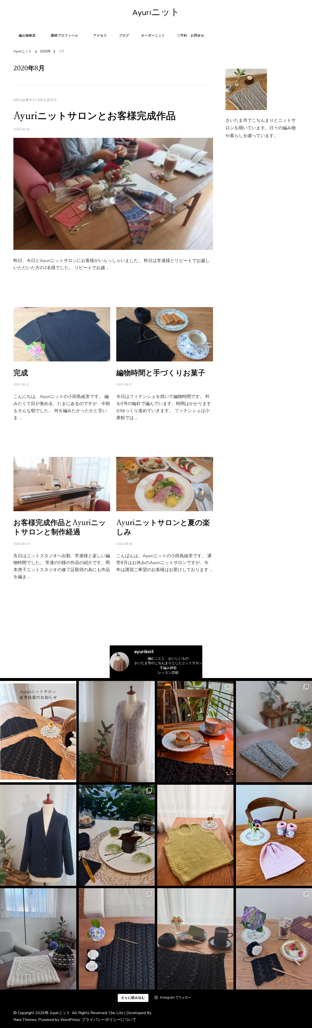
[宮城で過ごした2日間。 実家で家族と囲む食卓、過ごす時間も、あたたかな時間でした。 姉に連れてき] (195, 731)
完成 (20, 373)
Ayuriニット (156, 13)
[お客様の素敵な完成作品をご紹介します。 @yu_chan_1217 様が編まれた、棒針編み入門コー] (195, 835)
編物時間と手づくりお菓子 (160, 373)
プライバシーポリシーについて (109, 1019)
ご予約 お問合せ (190, 35)
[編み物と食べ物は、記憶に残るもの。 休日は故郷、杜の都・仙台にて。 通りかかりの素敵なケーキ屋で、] (117, 835)
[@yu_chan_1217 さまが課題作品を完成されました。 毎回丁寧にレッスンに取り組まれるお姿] (38, 939)
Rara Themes (25, 1019)
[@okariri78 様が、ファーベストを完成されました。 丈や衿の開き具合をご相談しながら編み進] (117, 731)
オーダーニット (153, 35)
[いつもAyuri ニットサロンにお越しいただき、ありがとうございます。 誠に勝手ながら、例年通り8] (38, 731)
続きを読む (21, 280)
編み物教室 (27, 35)
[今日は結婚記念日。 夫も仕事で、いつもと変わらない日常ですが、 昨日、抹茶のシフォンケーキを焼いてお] (195, 939)
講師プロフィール (64, 35)
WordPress (70, 1019)
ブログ (124, 35)
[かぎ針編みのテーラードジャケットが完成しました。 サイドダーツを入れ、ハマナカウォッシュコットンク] (38, 835)
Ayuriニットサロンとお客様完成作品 (94, 116)
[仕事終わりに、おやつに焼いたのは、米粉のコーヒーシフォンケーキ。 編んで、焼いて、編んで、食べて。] (117, 939)
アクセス (100, 35)
